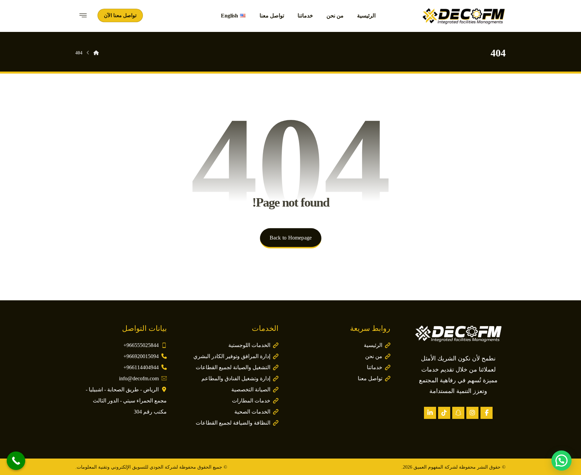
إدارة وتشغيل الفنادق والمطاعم (235, 378)
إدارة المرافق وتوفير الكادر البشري (231, 356)
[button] (486, 413)
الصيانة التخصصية (250, 389)
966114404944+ (141, 367)
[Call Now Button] (16, 460)
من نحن (373, 356)
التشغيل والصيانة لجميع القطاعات (233, 367)
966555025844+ (141, 345)
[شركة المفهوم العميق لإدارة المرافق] (464, 16)
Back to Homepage (290, 238)
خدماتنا (374, 367)
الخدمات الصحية (252, 412)
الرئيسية (373, 345)
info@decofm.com (139, 378)
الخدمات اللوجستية (249, 345)
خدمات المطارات (251, 400)
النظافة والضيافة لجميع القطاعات (233, 423)
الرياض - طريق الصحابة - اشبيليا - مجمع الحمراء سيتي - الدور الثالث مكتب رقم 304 (126, 401)
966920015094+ (141, 356)
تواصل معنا (370, 378)
